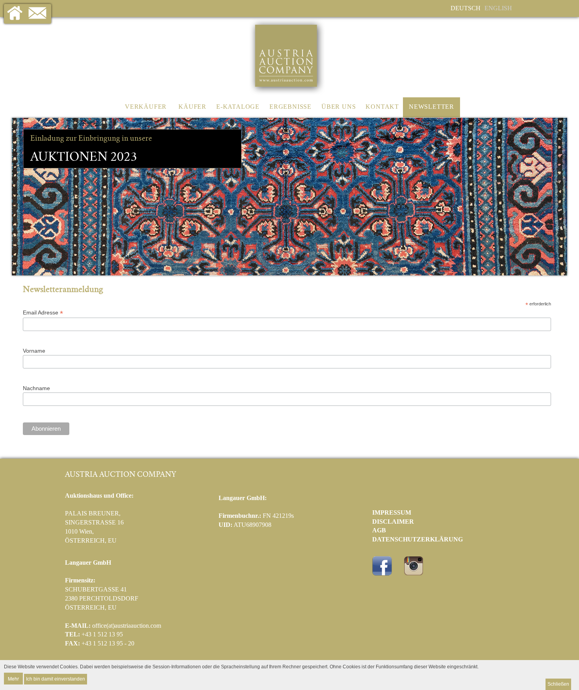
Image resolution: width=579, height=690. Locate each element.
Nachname (36, 388)
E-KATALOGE (238, 106)
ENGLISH (498, 8)
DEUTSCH (466, 8)
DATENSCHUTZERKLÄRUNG (417, 539)
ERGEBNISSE (290, 106)
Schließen (558, 684)
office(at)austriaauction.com (126, 625)
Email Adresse (43, 312)
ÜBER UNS (338, 106)
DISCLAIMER (393, 521)
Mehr (13, 678)
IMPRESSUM (391, 512)
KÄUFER (192, 106)
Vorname (34, 351)
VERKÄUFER (146, 106)
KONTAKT (382, 106)
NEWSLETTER (431, 106)
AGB (379, 530)
